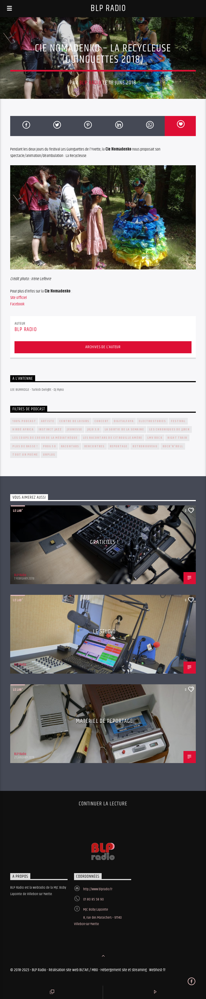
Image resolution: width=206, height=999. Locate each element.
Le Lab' (18, 510)
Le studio (104, 631)
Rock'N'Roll (173, 446)
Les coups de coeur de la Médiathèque (45, 437)
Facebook (17, 304)
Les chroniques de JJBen (169, 429)
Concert (101, 421)
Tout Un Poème (25, 454)
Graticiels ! (104, 542)
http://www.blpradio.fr (97, 889)
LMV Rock (154, 437)
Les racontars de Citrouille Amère (112, 437)
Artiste (47, 421)
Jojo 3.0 (93, 429)
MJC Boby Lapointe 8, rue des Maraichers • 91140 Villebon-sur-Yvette (98, 917)
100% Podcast (24, 421)
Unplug (49, 454)
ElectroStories (152, 421)
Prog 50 (49, 446)
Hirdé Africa (22, 429)
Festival (178, 421)
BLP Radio (108, 8)
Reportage (119, 446)
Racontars (70, 446)
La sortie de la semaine (124, 429)
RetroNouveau (145, 446)
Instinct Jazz (50, 429)
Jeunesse (74, 429)
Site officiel (18, 297)
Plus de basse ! (25, 446)
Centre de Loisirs (74, 421)
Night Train (177, 437)
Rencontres (94, 446)
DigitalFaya (124, 421)
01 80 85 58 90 (93, 899)
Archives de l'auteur (103, 347)
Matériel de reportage (104, 721)
